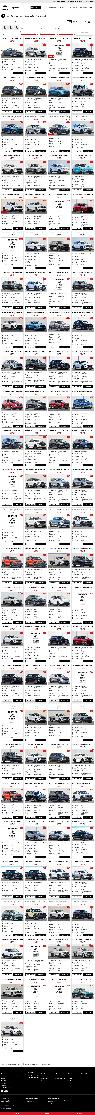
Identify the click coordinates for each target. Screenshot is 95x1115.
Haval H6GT (4, 1078)
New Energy (71, 1080)
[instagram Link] (93, 1)
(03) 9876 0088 (7, 1101)
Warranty (57, 1076)
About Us (70, 1076)
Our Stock (62, 7)
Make (21, 26)
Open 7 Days (34, 7)
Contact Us (17, 73)
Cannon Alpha (18, 1076)
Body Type (4, 31)
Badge (58, 26)
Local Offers (44, 1078)
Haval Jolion (4, 1073)
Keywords (17, 21)
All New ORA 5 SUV (6, 1087)
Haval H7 (3, 1080)
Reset (69, 21)
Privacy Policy (84, 1073)
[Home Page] (5, 7)
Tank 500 (3, 1085)
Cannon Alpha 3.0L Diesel (34, 1077)
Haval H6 (3, 1076)
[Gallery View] (89, 21)
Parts (56, 1073)
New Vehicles (52, 7)
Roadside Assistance (60, 1078)
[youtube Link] (91, 1)
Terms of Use (84, 1076)
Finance (43, 1080)
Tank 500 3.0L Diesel (33, 1075)
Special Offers (71, 7)
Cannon (16, 1073)
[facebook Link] (89, 1)
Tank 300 (3, 1083)
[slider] (37, 34)
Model (40, 26)
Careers (70, 1078)
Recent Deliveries (83, 7)
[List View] (92, 21)
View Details (7, 73)
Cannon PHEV (31, 1080)
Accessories (58, 1080)
